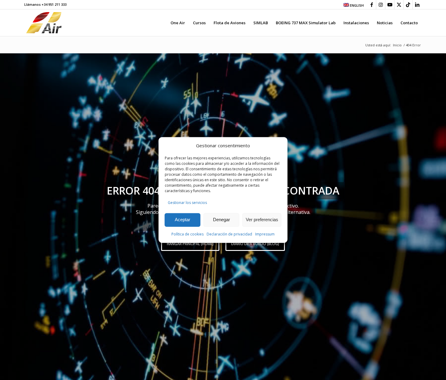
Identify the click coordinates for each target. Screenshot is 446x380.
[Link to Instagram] (380, 4)
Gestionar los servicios (187, 202)
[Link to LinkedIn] (417, 4)
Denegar (221, 219)
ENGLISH (356, 5)
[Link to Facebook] (371, 4)
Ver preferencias (262, 219)
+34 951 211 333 (54, 4)
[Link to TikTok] (408, 4)
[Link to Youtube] (389, 4)
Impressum (265, 234)
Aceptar (182, 219)
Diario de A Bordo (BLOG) (255, 243)
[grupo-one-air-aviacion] (43, 22)
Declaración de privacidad (229, 234)
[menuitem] (352, 5)
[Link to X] (398, 4)
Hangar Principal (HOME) (190, 243)
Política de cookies (187, 234)
